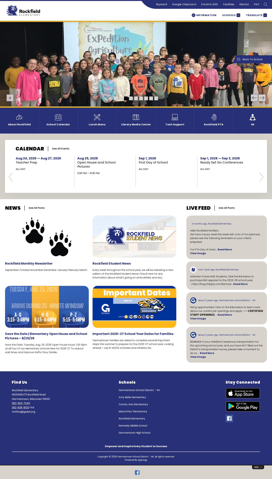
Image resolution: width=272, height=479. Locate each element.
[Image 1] (116, 98)
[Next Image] (262, 97)
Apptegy (142, 459)
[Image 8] (151, 98)
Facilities (228, 4)
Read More (225, 249)
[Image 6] (141, 98)
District (244, 4)
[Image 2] (121, 98)
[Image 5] (136, 98)
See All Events (60, 148)
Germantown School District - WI (139, 390)
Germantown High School (134, 433)
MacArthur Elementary (133, 411)
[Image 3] (126, 98)
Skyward (161, 4)
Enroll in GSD (209, 4)
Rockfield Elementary (132, 418)
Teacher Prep (28, 162)
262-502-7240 (21, 403)
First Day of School (154, 162)
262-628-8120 (20, 407)
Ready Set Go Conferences (223, 162)
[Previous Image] (254, 97)
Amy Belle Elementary (132, 397)
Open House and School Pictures (96, 164)
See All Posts (37, 208)
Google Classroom (184, 4)
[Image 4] (131, 98)
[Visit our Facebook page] (137, 472)
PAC (257, 4)
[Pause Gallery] (10, 97)
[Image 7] (146, 98)
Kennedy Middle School (133, 425)
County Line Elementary (133, 404)
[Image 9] (156, 98)
